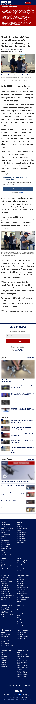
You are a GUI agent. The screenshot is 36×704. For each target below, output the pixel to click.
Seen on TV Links (6, 548)
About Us (20, 605)
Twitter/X (3, 660)
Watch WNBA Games (22, 674)
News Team (20, 620)
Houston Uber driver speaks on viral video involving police (22, 401)
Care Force (4, 579)
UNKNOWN (20, 595)
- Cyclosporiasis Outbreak (5, 535)
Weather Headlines (22, 528)
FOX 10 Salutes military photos (23, 639)
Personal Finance (6, 567)
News (23, 49)
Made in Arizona (5, 591)
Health (3, 532)
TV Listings (20, 622)
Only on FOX (5, 575)
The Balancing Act (21, 579)
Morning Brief (5, 542)
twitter (10, 685)
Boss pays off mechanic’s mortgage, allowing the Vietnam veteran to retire (17, 75)
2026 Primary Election (22, 561)
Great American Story (22, 587)
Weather (20, 522)
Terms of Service (19, 350)
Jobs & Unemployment (7, 565)
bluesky (22, 685)
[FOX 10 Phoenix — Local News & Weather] (6, 3)
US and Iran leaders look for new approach (16, 481)
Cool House (4, 585)
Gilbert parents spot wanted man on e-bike (12, 507)
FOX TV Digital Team (16, 49)
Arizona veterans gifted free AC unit (11, 500)
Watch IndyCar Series (22, 665)
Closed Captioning (21, 610)
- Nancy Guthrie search (7, 595)
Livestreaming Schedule (5, 640)
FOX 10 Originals (23, 575)
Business (3, 561)
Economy (3, 563)
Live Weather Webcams (4, 637)
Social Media (6, 650)
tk (19, 685)
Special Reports (5, 597)
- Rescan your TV (21, 624)
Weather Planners (21, 532)
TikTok (3, 654)
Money (3, 558)
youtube (16, 685)
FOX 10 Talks (20, 583)
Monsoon (19, 526)
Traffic (3, 552)
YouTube (3, 652)
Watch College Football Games (23, 657)
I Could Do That (21, 589)
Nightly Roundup (5, 544)
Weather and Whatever (23, 597)
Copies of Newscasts (22, 614)
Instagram (4, 656)
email (26, 685)
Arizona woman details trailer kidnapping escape (12, 493)
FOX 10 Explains (5, 530)
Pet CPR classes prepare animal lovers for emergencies (16, 380)
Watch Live (28, 2)
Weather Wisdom (21, 540)
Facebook (4, 658)
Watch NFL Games (22, 654)
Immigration (4, 538)
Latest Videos (6, 459)
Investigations (5, 589)
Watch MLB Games (22, 660)
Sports (3, 550)
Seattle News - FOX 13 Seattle (7, 615)
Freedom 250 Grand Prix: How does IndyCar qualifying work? (22, 386)
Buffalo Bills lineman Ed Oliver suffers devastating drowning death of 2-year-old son (22, 409)
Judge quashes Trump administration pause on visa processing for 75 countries (22, 394)
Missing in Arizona (6, 593)
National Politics (21, 569)
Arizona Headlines (6, 524)
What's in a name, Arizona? (21, 600)
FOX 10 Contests (21, 632)
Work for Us (20, 626)
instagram (13, 685)
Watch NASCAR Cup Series (22, 662)
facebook (7, 685)
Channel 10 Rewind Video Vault (6, 582)
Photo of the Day (21, 644)
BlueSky (3, 664)
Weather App (20, 536)
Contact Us (20, 612)
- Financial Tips (5, 569)
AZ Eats (19, 577)
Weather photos (21, 646)
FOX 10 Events (21, 634)
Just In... (4, 358)
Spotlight (3, 599)
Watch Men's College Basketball (22, 668)
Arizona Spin (4, 577)
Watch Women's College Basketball (22, 671)
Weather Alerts (21, 534)
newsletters (29, 685)
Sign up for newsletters (23, 636)
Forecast (19, 524)
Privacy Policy (20, 349)
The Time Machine (22, 593)
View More (30, 358)
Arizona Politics (21, 565)
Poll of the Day (5, 546)
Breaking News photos (23, 642)
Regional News (7, 605)
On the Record (21, 591)
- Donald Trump (21, 571)
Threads (3, 662)
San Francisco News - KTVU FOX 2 (7, 612)
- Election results (21, 563)
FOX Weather (20, 542)
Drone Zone (4, 587)
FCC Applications (21, 616)
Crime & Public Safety (7, 528)
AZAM (3, 526)
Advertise (19, 608)
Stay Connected (23, 630)
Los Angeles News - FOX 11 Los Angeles (6, 608)
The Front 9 (20, 585)
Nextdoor (4, 666)
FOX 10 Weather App (7, 645)
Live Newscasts (5, 634)
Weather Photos (21, 538)
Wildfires (19, 530)
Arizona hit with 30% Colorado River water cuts (12, 486)
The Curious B (20, 581)
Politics (19, 558)
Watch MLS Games (22, 676)
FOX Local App (5, 643)
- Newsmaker (20, 567)
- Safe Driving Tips (6, 554)
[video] (18, 470)
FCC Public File (21, 618)
